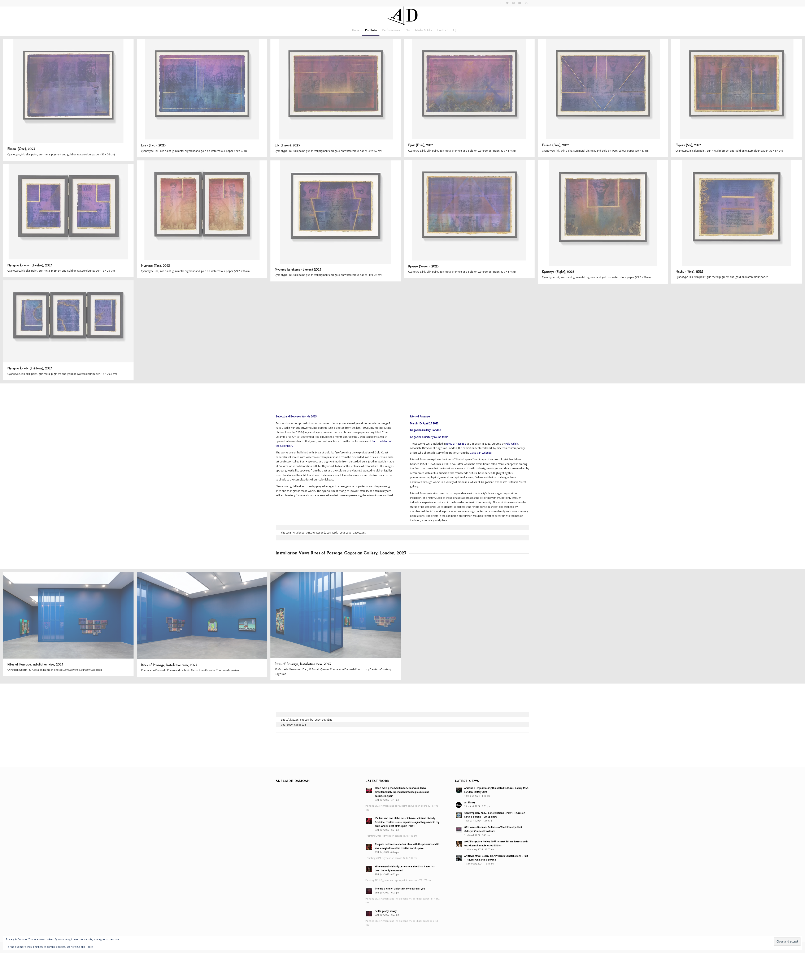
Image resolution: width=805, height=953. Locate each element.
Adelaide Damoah (293, 781)
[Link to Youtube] (520, 3)
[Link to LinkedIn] (526, 3)
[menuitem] (355, 30)
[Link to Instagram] (513, 3)
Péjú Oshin (511, 443)
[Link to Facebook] (501, 3)
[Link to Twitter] (507, 3)
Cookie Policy (85, 946)
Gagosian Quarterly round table (429, 437)
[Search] (453, 30)
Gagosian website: (481, 452)
